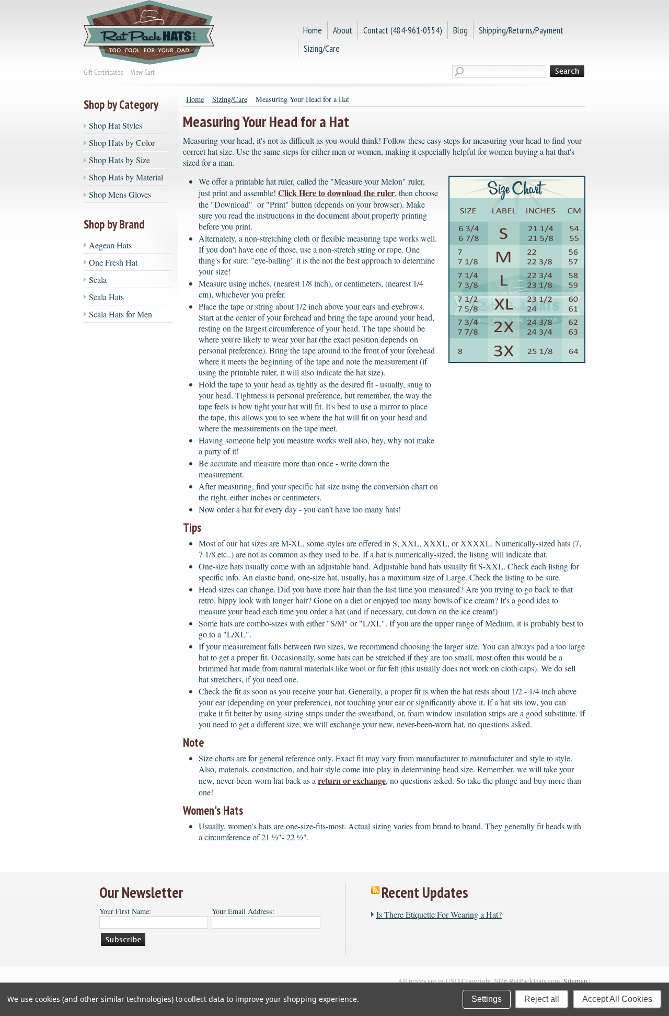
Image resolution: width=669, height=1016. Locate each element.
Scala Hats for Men (120, 314)
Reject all (541, 999)
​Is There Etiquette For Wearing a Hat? (439, 914)
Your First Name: (125, 911)
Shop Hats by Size (119, 159)
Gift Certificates (103, 72)
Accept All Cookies (617, 999)
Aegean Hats (110, 244)
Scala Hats (106, 296)
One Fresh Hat (113, 262)
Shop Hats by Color (122, 142)
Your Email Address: (243, 911)
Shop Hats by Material (126, 177)
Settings (486, 999)
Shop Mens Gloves (120, 194)
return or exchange (352, 780)
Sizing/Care (229, 99)
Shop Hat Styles (115, 125)
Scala (98, 279)
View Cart (143, 72)
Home (195, 99)
